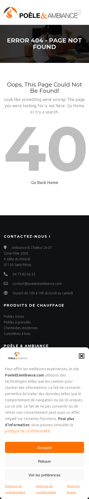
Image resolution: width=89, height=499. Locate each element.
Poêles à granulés (17, 322)
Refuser (44, 461)
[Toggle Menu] (78, 12)
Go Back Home (44, 182)
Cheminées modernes (21, 328)
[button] (81, 356)
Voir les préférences (44, 474)
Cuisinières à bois (17, 334)
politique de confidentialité (27, 431)
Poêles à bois (14, 316)
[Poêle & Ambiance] (41, 12)
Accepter (44, 447)
